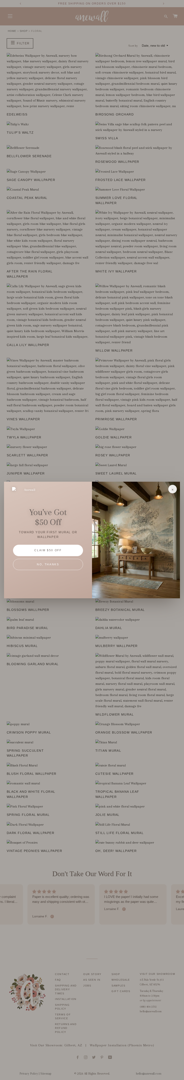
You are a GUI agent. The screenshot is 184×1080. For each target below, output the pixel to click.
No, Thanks (48, 564)
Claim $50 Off (47, 550)
